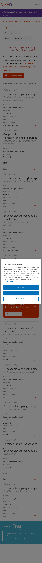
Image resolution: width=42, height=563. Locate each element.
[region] (21, 281)
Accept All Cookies (21, 293)
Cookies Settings (21, 299)
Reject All (21, 287)
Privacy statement (10, 281)
